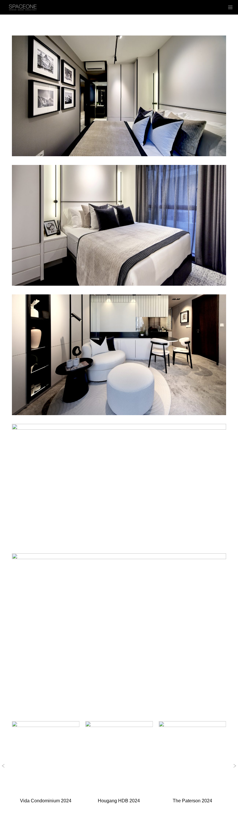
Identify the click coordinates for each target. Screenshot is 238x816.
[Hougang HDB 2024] (119, 755)
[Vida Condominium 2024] (46, 755)
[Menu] (228, 7)
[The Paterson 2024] (192, 755)
